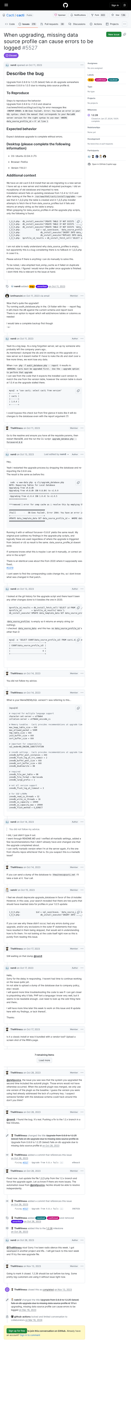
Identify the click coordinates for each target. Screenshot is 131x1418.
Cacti (10, 15)
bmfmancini (16, 295)
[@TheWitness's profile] (7, 428)
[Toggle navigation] (6, 5)
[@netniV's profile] (7, 890)
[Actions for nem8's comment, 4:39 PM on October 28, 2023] (82, 1240)
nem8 (13, 65)
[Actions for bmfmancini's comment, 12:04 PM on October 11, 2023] (82, 296)
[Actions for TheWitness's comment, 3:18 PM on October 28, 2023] (82, 1171)
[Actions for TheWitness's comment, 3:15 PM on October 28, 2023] (82, 1112)
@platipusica (14, 1080)
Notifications (80, 15)
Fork (100, 15)
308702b (76, 1209)
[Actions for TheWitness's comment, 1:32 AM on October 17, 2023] (82, 948)
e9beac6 (76, 1162)
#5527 (25, 1162)
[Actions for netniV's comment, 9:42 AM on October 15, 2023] (82, 890)
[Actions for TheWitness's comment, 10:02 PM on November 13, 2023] (82, 1266)
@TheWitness (14, 1247)
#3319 (10, 567)
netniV (13, 890)
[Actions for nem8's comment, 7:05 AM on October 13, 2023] (82, 589)
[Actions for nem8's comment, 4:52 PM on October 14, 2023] (82, 822)
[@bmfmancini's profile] (7, 296)
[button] (78, 222)
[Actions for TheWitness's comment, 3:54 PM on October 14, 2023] (82, 673)
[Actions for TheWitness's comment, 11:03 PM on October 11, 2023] (82, 428)
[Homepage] (65, 5)
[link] (15, 286)
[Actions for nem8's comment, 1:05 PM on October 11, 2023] (82, 338)
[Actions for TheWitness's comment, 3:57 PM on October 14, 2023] (82, 692)
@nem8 (38, 956)
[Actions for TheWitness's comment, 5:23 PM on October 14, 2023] (82, 867)
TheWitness (16, 428)
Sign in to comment (30, 1335)
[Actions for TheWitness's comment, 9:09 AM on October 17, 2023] (82, 1029)
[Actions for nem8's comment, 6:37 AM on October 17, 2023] (82, 968)
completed (48, 1289)
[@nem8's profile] (7, 64)
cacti (20, 15)
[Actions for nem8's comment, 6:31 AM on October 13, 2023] (82, 454)
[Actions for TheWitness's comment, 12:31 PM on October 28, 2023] (82, 1072)
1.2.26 (49, 1228)
